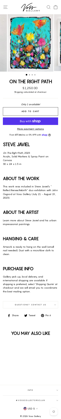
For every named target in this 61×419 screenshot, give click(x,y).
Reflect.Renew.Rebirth (15, 190)
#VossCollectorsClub (30, 400)
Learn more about (13, 220)
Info (30, 390)
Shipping (18, 92)
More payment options (30, 128)
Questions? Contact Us (30, 305)
